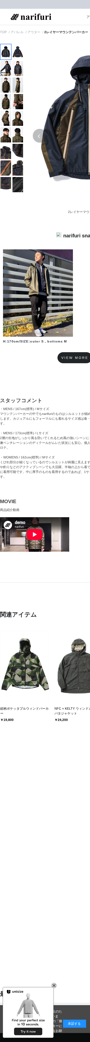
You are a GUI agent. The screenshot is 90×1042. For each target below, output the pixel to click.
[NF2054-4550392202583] (6, 52)
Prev (40, 136)
